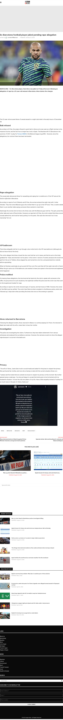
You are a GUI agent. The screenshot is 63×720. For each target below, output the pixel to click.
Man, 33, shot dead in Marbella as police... (15, 472)
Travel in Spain (4, 648)
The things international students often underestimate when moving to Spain (32, 547)
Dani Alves (17, 430)
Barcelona (9, 430)
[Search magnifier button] (62, 681)
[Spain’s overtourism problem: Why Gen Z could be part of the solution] (5, 576)
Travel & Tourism (4, 667)
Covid (1, 669)
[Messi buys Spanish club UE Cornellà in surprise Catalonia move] (5, 596)
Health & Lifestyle (4, 671)
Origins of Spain (4, 650)
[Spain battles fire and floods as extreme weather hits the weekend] (5, 560)
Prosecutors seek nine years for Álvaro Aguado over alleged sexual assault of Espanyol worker (35, 584)
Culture (2, 661)
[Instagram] (59, 2)
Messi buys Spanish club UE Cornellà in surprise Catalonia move (28, 593)
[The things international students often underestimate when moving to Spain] (5, 550)
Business (2, 659)
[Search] (62, 2)
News (1, 642)
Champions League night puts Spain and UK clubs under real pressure (30, 603)
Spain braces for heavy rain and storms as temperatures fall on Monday (31, 528)
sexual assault (31, 430)
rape (23, 430)
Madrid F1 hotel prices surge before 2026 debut (24, 613)
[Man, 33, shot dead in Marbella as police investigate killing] (15, 460)
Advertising (3, 638)
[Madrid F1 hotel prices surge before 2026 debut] (5, 615)
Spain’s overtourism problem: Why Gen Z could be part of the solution (30, 573)
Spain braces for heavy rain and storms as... (47, 472)
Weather (2, 640)
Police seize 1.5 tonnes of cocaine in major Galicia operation (28, 538)
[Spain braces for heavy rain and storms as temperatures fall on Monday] (47, 460)
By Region (2, 646)
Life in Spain (3, 644)
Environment (3, 663)
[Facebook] (56, 2)
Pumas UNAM (21, 134)
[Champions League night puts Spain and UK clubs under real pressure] (5, 605)
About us (2, 636)
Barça (2, 430)
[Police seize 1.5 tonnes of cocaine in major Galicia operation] (5, 540)
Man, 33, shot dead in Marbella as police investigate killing (27, 518)
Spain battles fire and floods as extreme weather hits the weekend (29, 557)
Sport (1, 665)
